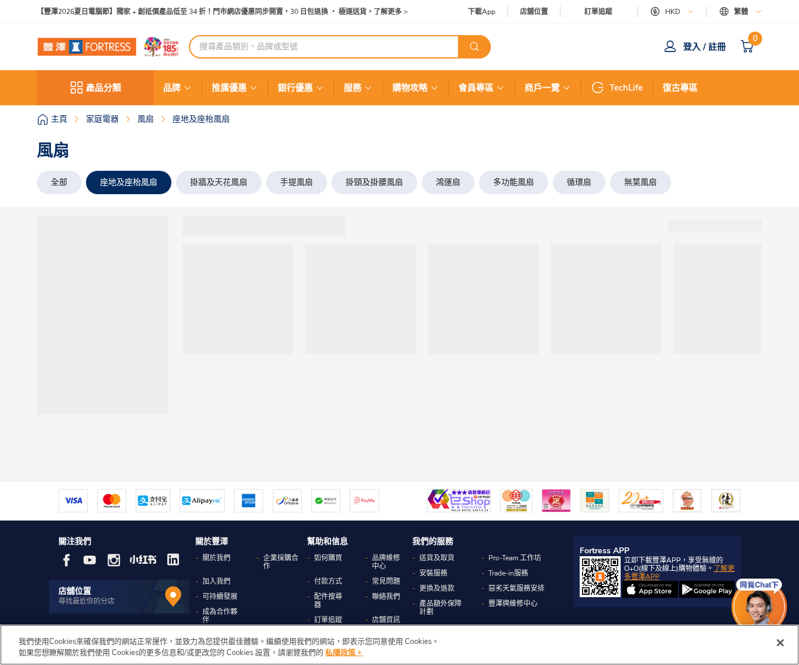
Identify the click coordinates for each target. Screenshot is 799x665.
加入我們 (216, 581)
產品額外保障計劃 (440, 607)
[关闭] (780, 643)
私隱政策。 (344, 652)
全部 (59, 182)
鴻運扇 (448, 182)
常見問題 (386, 581)
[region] (399, 645)
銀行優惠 (295, 88)
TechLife (626, 88)
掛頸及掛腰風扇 (374, 182)
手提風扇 (296, 182)
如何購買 (328, 558)
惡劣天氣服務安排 (516, 588)
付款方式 (328, 581)
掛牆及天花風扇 (218, 182)
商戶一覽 (542, 88)
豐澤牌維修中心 (513, 603)
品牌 (172, 88)
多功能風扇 (513, 182)
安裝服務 (433, 573)
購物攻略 (410, 88)
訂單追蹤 (598, 11)
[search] (474, 46)
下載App (481, 11)
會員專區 (476, 88)
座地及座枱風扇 (128, 182)
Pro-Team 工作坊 (514, 558)
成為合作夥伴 (219, 616)
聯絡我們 (386, 596)
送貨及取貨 (436, 558)
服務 (352, 88)
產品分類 (103, 88)
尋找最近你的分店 (86, 601)
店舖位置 (534, 12)
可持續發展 (219, 596)
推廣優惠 (229, 88)
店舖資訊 (386, 620)
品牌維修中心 (386, 562)
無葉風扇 (640, 182)
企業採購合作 (280, 562)
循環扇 (579, 182)
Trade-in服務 (508, 573)
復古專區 (680, 88)
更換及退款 (436, 588)
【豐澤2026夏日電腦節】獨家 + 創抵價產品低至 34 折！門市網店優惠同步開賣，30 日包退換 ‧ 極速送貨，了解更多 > (222, 12)
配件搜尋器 (328, 600)
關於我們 (216, 558)
